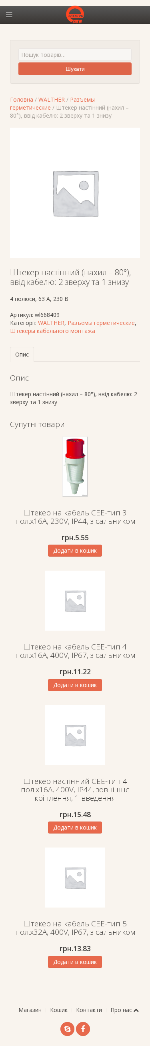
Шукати (75, 69)
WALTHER (51, 99)
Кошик (59, 1010)
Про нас (121, 1010)
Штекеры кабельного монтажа (52, 331)
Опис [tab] (22, 354)
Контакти (89, 1010)
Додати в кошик (75, 550)
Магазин (30, 1010)
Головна (21, 99)
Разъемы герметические (101, 323)
